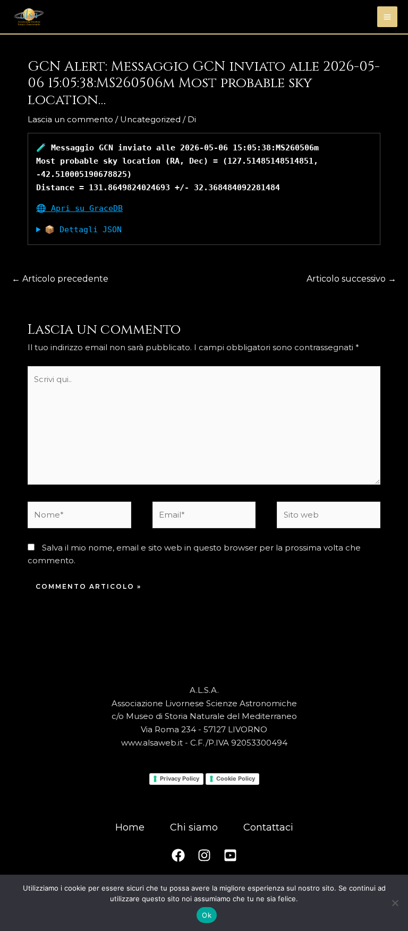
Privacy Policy (179, 778)
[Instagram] (204, 855)
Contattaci (268, 827)
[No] (394, 903)
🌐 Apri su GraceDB (79, 208)
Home (129, 827)
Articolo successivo (351, 279)
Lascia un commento (70, 119)
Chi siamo (194, 827)
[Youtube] (230, 855)
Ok (206, 915)
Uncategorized (150, 119)
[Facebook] (178, 855)
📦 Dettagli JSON (83, 229)
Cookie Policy (235, 778)
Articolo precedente (60, 279)
